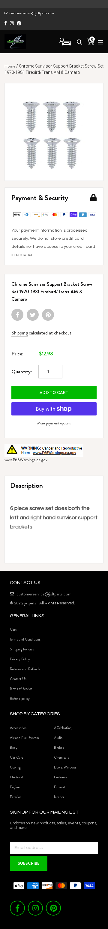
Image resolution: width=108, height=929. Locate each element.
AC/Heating (62, 728)
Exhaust (59, 787)
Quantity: (21, 371)
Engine (15, 787)
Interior (59, 797)
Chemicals (61, 757)
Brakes (59, 747)
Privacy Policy (20, 659)
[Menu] (99, 41)
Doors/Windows (65, 767)
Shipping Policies (22, 649)
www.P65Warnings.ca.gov (25, 460)
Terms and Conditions (25, 639)
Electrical (16, 777)
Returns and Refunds (25, 669)
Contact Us (18, 679)
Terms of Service (21, 688)
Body (13, 747)
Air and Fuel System (24, 737)
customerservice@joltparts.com (32, 13)
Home (9, 66)
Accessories (18, 728)
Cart (13, 629)
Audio (58, 737)
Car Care (16, 757)
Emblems (60, 777)
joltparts (30, 603)
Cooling (15, 767)
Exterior (15, 797)
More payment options (54, 423)
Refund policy (20, 698)
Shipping (19, 332)
